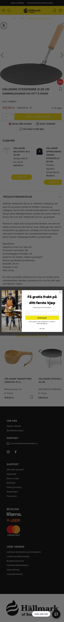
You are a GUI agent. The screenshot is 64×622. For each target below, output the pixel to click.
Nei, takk (42, 328)
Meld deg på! (42, 318)
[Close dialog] (60, 292)
